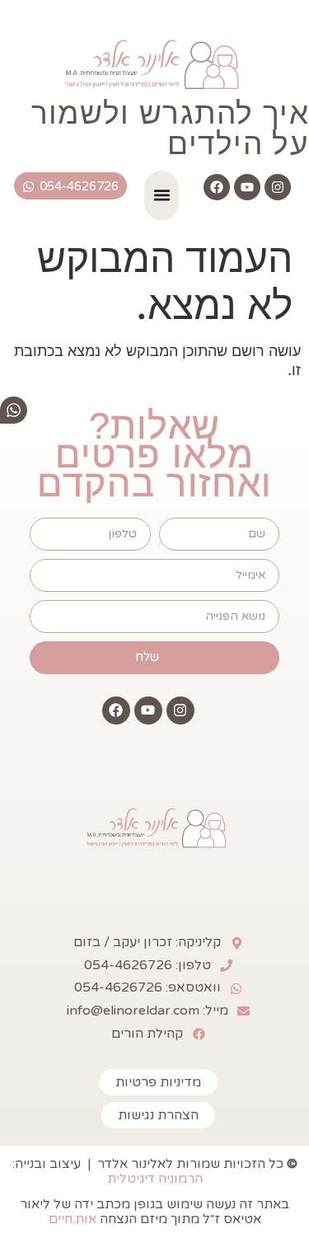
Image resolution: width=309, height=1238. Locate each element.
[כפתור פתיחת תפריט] (162, 195)
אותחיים (72, 1219)
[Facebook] (217, 187)
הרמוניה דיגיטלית (155, 1178)
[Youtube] (247, 187)
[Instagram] (278, 187)
